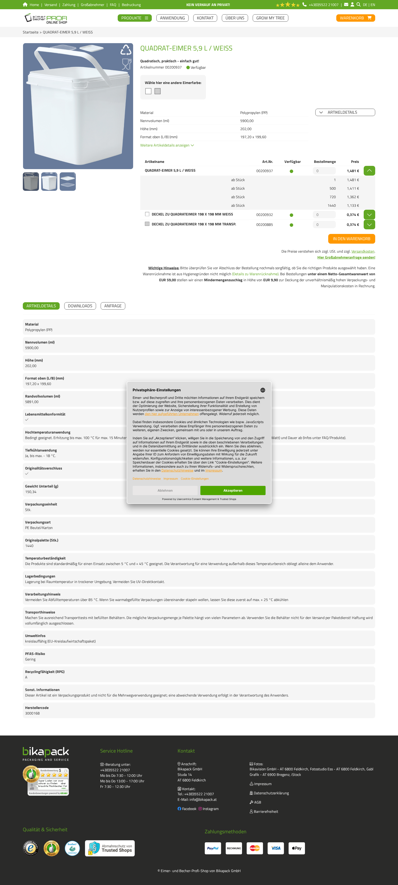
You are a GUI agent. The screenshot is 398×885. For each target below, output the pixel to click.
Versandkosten (363, 251)
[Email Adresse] (346, 5)
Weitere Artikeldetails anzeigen (165, 145)
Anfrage (113, 306)
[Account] (352, 5)
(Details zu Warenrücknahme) (255, 274)
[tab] (41, 306)
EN (373, 4)
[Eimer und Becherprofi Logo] (46, 18)
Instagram (210, 808)
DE (365, 4)
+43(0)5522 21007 (115, 770)
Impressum (262, 783)
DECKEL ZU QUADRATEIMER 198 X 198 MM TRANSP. (194, 224)
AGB (257, 802)
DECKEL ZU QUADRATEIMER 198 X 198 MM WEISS (192, 214)
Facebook (188, 808)
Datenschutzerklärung (271, 793)
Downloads (80, 306)
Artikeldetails (342, 112)
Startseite (30, 32)
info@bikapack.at (203, 799)
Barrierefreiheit (265, 811)
